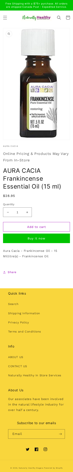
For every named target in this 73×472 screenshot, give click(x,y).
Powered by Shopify (53, 468)
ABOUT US (15, 357)
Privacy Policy (18, 322)
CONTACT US (17, 366)
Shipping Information (24, 313)
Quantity (8, 204)
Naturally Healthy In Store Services (34, 375)
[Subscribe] (60, 434)
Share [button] (12, 272)
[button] (5, 17)
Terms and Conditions (24, 331)
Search (13, 304)
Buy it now (36, 238)
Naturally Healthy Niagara (31, 468)
